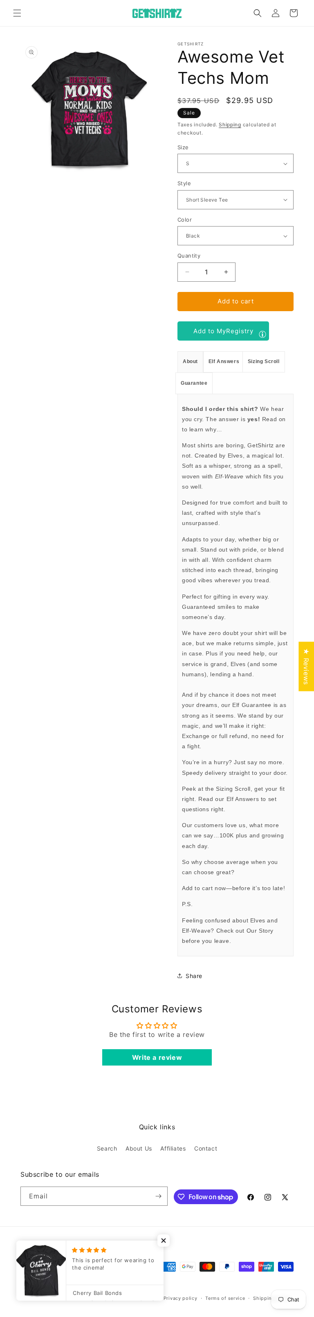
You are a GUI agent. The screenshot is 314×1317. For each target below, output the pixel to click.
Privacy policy (180, 1298)
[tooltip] (262, 334)
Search (107, 1148)
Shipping (230, 124)
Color (184, 219)
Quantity (188, 255)
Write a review (157, 1057)
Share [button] (194, 975)
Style (184, 183)
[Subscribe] (158, 1196)
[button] (17, 13)
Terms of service (225, 1298)
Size (183, 147)
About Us (139, 1148)
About (190, 361)
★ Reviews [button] (306, 666)
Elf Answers (224, 361)
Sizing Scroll (264, 361)
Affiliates (173, 1148)
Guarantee (194, 383)
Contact (205, 1148)
